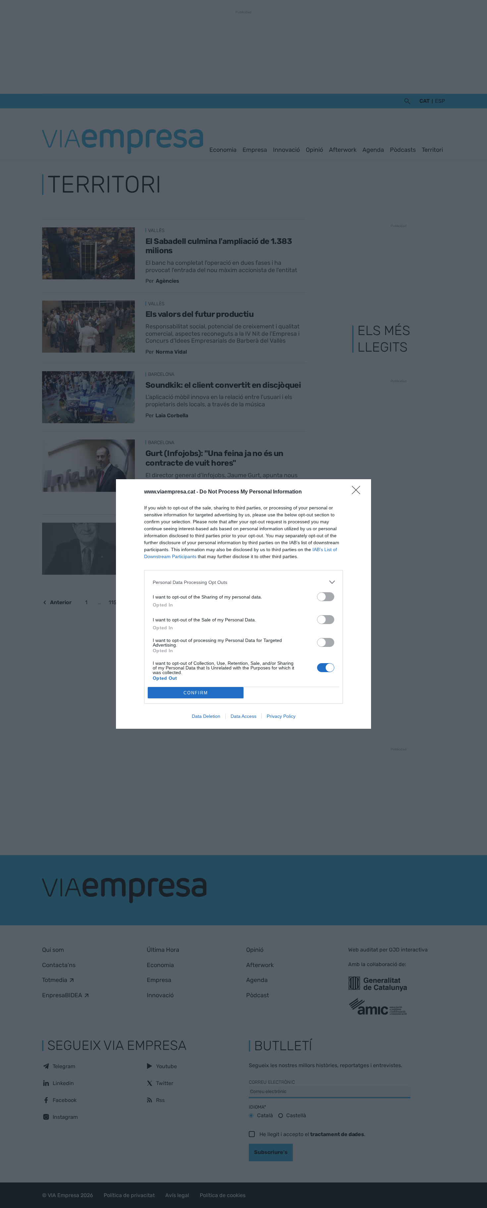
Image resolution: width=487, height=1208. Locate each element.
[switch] (325, 596)
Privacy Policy (281, 716)
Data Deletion (206, 716)
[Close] (358, 492)
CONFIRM (196, 692)
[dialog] (243, 604)
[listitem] (243, 582)
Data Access (243, 716)
